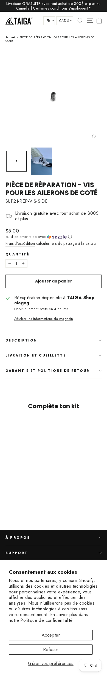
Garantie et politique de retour (47, 370)
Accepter (51, 635)
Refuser (50, 649)
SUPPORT (16, 553)
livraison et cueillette (35, 355)
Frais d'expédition (20, 243)
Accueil (10, 37)
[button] (53, 236)
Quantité (17, 254)
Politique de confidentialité (46, 620)
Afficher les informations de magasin (43, 319)
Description (21, 340)
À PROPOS (17, 537)
